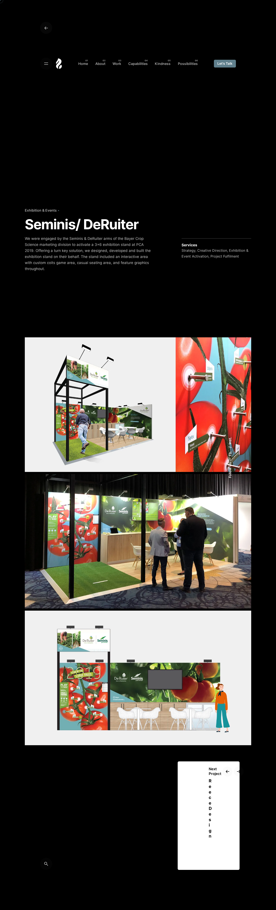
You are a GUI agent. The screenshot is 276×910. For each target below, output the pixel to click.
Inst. (230, 440)
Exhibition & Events (41, 210)
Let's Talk (224, 63)
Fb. (230, 453)
